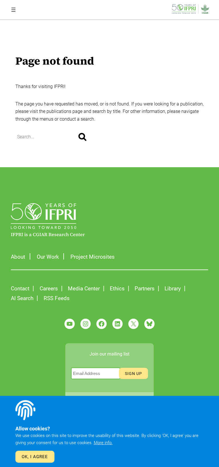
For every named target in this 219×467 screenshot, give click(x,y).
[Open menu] (13, 9)
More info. (103, 442)
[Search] (82, 137)
